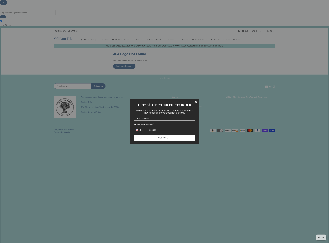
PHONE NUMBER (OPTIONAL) (144, 124)
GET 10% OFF (164, 137)
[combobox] (139, 130)
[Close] (196, 102)
